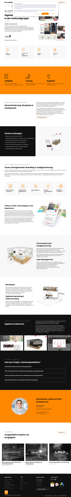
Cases (9, 6)
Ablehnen (52, 13)
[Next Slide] (68, 453)
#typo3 (6, 21)
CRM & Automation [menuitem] (7, 483)
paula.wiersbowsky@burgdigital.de (44, 409)
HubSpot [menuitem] (21, 479)
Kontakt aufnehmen (41, 489)
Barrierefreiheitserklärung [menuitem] (62, 495)
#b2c (9, 21)
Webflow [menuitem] (21, 489)
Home (6, 6)
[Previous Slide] (3, 453)
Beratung (61, 2)
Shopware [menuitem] (22, 481)
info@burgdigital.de (39, 480)
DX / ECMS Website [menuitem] (7, 481)
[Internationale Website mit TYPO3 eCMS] (37, 452)
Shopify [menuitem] (21, 488)
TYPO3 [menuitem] (21, 480)
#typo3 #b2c (4, 465)
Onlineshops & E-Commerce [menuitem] (9, 484)
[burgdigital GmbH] (10, 2)
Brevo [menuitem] (21, 486)
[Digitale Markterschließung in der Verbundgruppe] (13, 452)
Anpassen (37, 13)
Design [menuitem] (6, 480)
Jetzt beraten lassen (41, 117)
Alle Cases (61, 432)
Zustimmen (45, 13)
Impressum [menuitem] (55, 495)
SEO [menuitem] (21, 484)
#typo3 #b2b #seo (29, 463)
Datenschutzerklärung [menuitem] (48, 495)
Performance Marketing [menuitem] (8, 479)
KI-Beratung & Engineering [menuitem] (9, 488)
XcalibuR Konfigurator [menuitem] (23, 483)
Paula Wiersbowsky (11, 10)
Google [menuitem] (21, 485)
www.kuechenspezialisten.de (11, 40)
